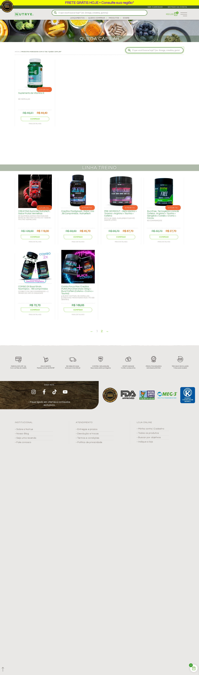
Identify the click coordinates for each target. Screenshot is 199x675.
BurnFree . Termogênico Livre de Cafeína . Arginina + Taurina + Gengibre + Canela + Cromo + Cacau (163, 214)
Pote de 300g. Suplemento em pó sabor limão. (119, 219)
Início (17, 51)
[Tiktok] (54, 392)
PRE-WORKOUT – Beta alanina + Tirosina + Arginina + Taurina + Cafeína (120, 213)
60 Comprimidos (154, 221)
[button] (35, 119)
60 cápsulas (24, 99)
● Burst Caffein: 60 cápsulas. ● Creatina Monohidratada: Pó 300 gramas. (77, 297)
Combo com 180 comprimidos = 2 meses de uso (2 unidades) (33, 292)
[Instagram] (33, 392)
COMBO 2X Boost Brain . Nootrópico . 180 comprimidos (33, 287)
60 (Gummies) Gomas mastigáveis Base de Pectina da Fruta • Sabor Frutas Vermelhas (34, 217)
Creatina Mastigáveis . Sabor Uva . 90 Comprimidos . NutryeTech (77, 212)
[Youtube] (65, 392)
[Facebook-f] (44, 392)
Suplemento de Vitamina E (31, 93)
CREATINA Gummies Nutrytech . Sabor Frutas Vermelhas (34, 212)
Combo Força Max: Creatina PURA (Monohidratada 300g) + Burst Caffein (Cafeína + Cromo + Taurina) (77, 290)
